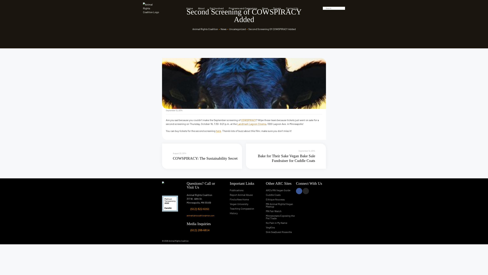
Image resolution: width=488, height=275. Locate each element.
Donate (277, 8)
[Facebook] (299, 191)
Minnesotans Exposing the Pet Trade (280, 217)
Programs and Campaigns (243, 8)
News (265, 8)
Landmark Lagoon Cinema (251, 123)
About (201, 8)
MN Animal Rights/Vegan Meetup (279, 205)
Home (189, 8)
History (234, 213)
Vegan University (239, 203)
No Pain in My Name (276, 222)
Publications (236, 190)
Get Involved (217, 8)
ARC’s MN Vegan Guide (278, 190)
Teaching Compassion (242, 208)
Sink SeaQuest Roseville (279, 231)
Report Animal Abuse (241, 194)
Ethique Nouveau (275, 199)
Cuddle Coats (273, 194)
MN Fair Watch (273, 211)
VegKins (270, 227)
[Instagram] (306, 191)
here (218, 130)
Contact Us (292, 8)
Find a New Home (239, 199)
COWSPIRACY (248, 120)
